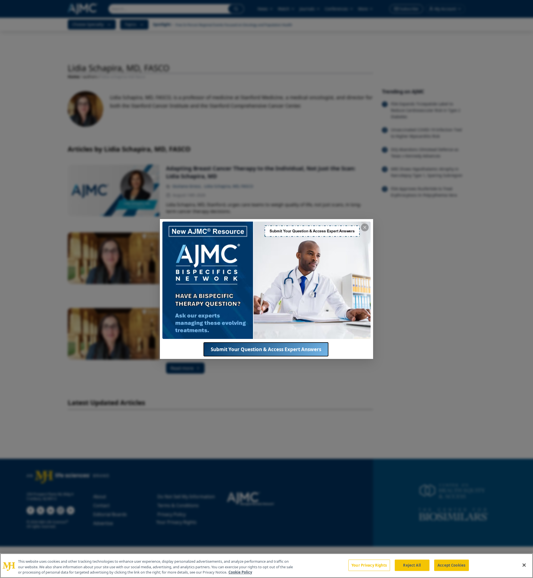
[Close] (524, 565)
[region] (266, 565)
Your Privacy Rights (369, 564)
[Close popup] (365, 227)
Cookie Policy (240, 572)
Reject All (412, 564)
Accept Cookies (451, 564)
